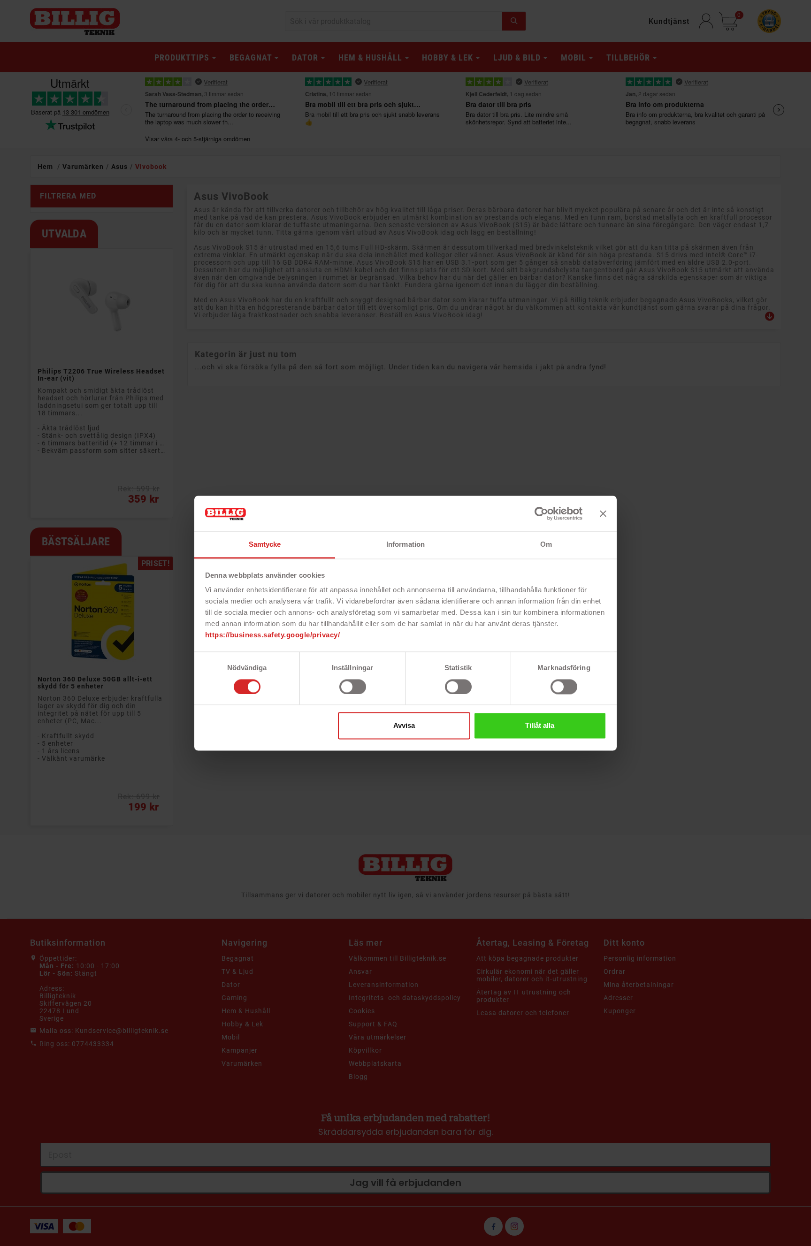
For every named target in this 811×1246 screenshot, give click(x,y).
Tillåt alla (539, 726)
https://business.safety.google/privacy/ (272, 635)
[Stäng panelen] (603, 513)
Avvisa (404, 726)
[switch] (352, 686)
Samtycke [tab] (265, 545)
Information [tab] (405, 545)
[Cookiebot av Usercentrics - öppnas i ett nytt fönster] (541, 513)
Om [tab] (546, 545)
